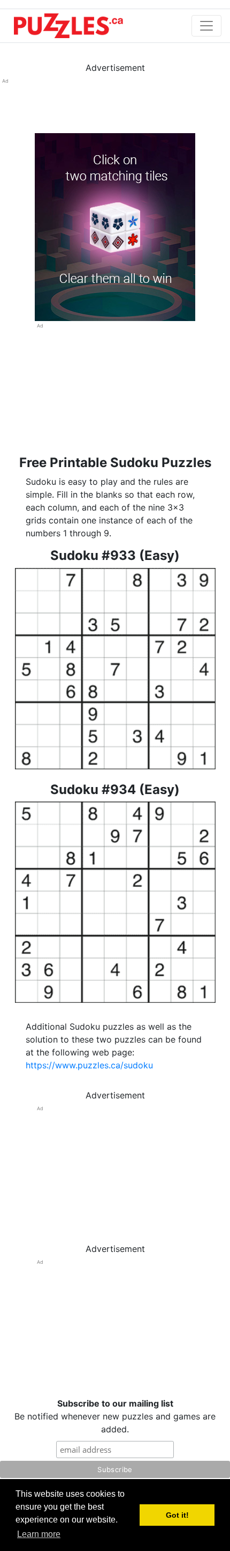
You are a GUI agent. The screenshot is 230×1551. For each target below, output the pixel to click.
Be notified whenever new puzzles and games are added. (115, 1416)
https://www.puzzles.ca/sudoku (89, 1065)
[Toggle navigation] (206, 26)
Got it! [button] (177, 1515)
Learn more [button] (38, 1534)
